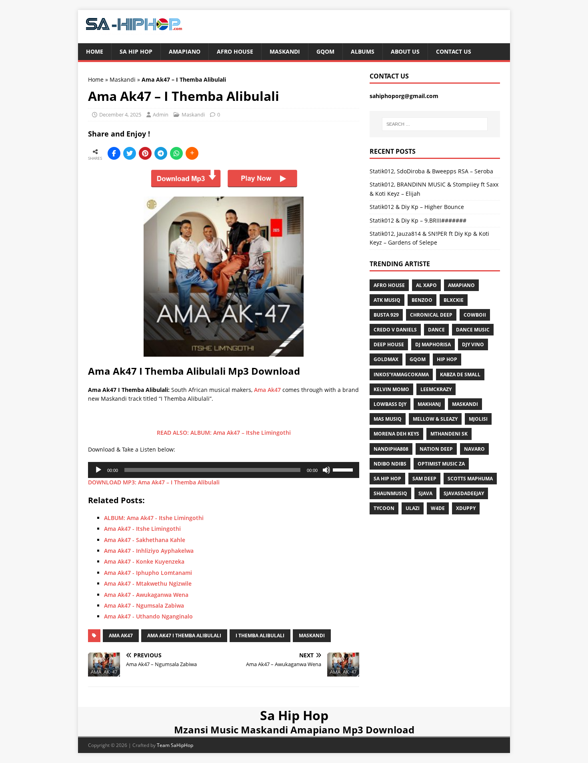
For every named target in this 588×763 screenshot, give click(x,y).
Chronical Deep (431, 314)
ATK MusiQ (387, 300)
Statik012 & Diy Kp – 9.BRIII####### (418, 220)
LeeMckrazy (436, 389)
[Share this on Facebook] (114, 153)
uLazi (413, 508)
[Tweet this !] (129, 153)
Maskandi (285, 51)
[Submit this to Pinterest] (145, 153)
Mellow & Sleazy (435, 419)
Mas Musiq (388, 419)
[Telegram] (160, 153)
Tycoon (384, 508)
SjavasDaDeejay (464, 493)
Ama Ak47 (267, 390)
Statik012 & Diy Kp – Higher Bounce (417, 207)
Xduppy (466, 508)
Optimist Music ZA (441, 463)
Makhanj (429, 404)
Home (94, 51)
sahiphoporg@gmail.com (404, 96)
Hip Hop (447, 359)
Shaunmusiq (390, 493)
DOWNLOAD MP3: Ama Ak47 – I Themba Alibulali (154, 482)
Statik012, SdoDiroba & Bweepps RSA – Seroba (431, 171)
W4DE (438, 508)
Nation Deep (436, 449)
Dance (436, 329)
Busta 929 (386, 314)
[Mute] (326, 470)
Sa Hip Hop (136, 51)
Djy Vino (473, 344)
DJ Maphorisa (433, 344)
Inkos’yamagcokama (401, 374)
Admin (160, 114)
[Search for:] (435, 124)
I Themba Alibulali (260, 635)
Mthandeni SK (449, 433)
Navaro (474, 449)
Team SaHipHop (175, 745)
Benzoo (422, 300)
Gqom (325, 51)
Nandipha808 (391, 449)
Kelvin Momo (391, 389)
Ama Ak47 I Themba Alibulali (184, 635)
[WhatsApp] (176, 153)
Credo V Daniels (395, 329)
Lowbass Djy (390, 404)
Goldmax (386, 359)
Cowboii (475, 314)
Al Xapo (426, 285)
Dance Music (473, 329)
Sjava (425, 493)
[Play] (98, 470)
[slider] (344, 469)
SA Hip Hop (387, 478)
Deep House (389, 344)
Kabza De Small (460, 374)
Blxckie (454, 300)
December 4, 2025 (120, 114)
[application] (223, 470)
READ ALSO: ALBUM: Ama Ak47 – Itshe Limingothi (224, 432)
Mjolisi (478, 419)
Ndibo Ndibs (390, 463)
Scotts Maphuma (470, 478)
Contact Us (453, 51)
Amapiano (184, 51)
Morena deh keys (396, 433)
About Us (405, 51)
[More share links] (192, 153)
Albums (362, 51)
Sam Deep (424, 478)
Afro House (235, 51)
